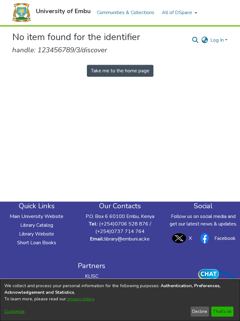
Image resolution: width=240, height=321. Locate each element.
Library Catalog (36, 225)
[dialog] (120, 300)
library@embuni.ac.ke (127, 239)
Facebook (225, 238)
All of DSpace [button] (177, 12)
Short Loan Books (36, 242)
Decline (199, 311)
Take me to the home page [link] (120, 70)
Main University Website (36, 216)
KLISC (91, 276)
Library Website (36, 233)
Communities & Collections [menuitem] (125, 12)
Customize (14, 311)
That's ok (222, 311)
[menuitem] (179, 12)
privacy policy (80, 299)
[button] (21, 12)
